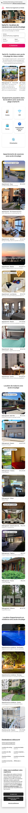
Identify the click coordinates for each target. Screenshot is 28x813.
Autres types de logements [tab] (8, 743)
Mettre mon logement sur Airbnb (15, 8)
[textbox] (7, 41)
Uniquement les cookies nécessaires (13, 798)
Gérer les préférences (13, 803)
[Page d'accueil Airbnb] (3, 7)
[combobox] (13, 36)
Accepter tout (13, 794)
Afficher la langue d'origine (18, 3)
